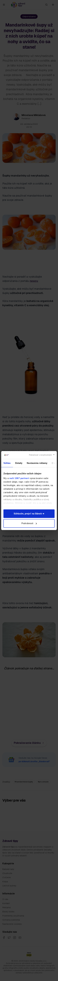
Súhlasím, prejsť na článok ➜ (29, 513)
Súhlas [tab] (7, 463)
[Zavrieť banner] (42, 455)
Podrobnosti (27, 523)
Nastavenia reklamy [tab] (37, 463)
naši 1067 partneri (19, 478)
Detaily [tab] (18, 463)
